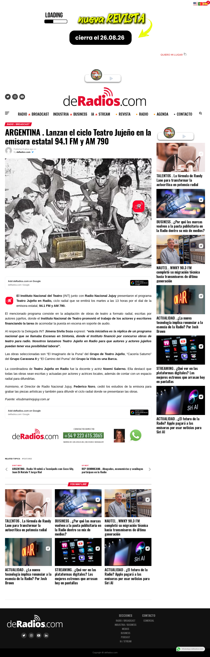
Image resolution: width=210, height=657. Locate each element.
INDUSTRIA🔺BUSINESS (70, 114)
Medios (125, 629)
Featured (27, 459)
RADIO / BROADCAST (125, 620)
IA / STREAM (125, 641)
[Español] (205, 3)
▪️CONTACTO (182, 114)
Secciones (125, 615)
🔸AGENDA (160, 114)
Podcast (125, 637)
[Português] (200, 3)
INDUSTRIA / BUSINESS (125, 624)
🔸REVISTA (122, 114)
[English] (195, 3)
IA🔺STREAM (100, 114)
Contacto (148, 615)
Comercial (148, 620)
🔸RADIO (141, 114)
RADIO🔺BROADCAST (33, 114)
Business (125, 633)
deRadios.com (23, 152)
